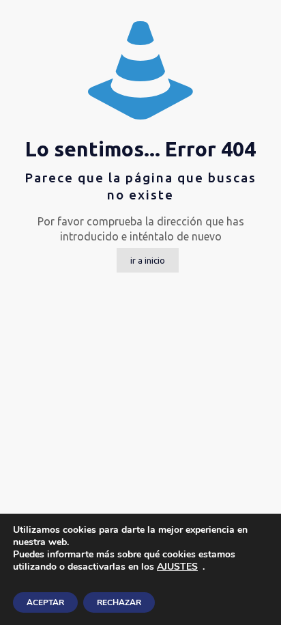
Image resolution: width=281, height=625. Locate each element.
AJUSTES (177, 567)
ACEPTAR (45, 602)
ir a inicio (147, 260)
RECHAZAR (119, 602)
